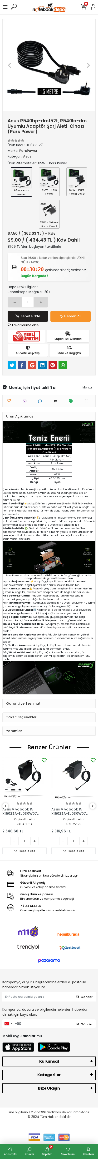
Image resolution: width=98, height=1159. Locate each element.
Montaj (88, 387)
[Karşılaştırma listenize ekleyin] (57, 401)
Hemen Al (72, 316)
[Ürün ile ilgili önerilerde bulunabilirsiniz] (87, 401)
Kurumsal (49, 1061)
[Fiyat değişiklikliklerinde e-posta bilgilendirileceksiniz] (72, 401)
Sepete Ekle (30, 316)
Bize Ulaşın (49, 1088)
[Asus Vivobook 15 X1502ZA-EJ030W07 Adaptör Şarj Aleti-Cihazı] (24, 779)
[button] (10, 65)
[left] (5, 806)
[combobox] (8, 1024)
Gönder (87, 997)
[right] (93, 806)
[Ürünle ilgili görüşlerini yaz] (41, 401)
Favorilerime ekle (25, 325)
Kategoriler (49, 1075)
